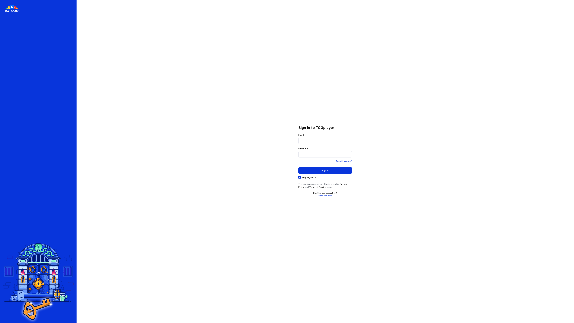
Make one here (325, 196)
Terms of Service (317, 187)
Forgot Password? (344, 161)
